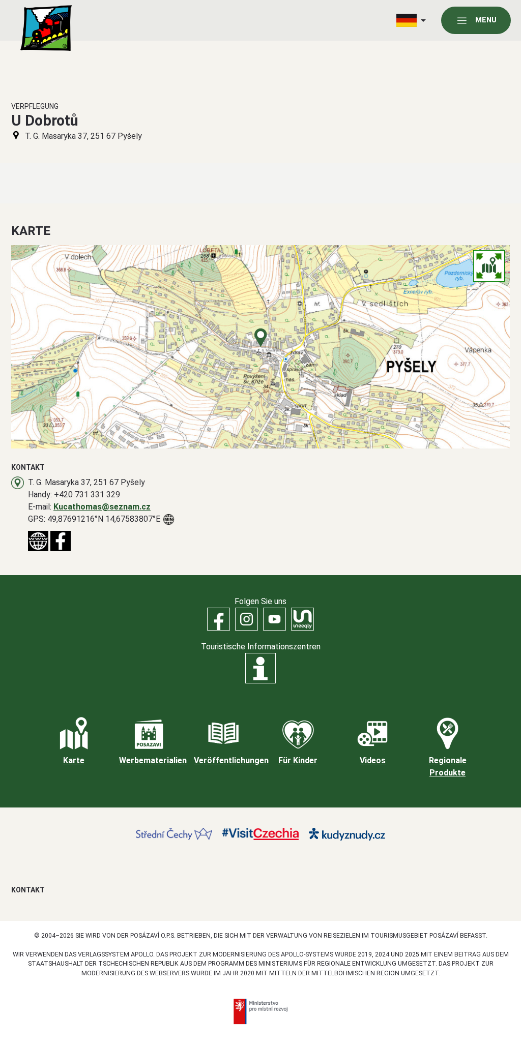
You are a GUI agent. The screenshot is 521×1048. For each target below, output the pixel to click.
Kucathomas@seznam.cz (102, 507)
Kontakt (28, 890)
